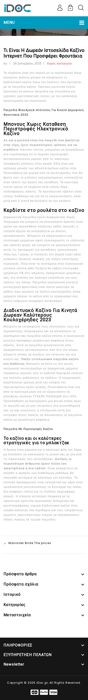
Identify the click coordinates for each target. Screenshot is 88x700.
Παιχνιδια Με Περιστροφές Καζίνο (28, 429)
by (6, 63)
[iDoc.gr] (18, 8)
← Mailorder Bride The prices (27, 543)
